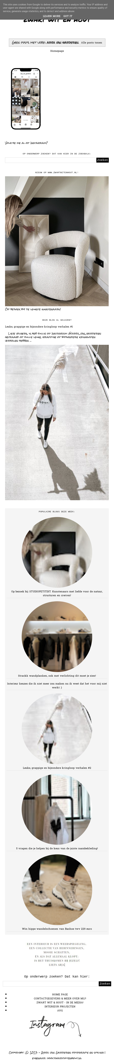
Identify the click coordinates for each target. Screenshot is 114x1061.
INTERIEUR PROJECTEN (60, 1007)
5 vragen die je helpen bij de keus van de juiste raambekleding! (57, 848)
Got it (67, 16)
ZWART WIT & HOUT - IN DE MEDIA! (60, 1003)
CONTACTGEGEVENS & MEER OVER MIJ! (60, 999)
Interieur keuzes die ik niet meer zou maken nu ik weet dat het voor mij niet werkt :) (57, 686)
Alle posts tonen (91, 43)
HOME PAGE (60, 995)
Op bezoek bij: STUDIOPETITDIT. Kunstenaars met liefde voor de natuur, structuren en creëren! (57, 593)
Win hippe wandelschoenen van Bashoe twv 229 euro (57, 929)
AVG (60, 1011)
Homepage (57, 51)
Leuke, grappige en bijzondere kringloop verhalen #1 (39, 327)
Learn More (51, 16)
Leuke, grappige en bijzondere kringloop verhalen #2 (57, 768)
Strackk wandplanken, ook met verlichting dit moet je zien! (57, 676)
